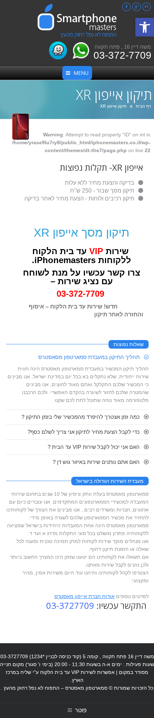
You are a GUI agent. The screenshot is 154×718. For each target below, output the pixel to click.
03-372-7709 (122, 55)
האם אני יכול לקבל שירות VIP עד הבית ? (94, 447)
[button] (144, 27)
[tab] (77, 357)
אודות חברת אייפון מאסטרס (84, 596)
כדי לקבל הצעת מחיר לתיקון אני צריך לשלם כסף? (84, 432)
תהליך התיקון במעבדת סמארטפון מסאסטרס (89, 357)
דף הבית (143, 106)
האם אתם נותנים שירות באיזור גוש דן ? (96, 462)
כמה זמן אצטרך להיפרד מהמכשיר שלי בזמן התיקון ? (80, 417)
